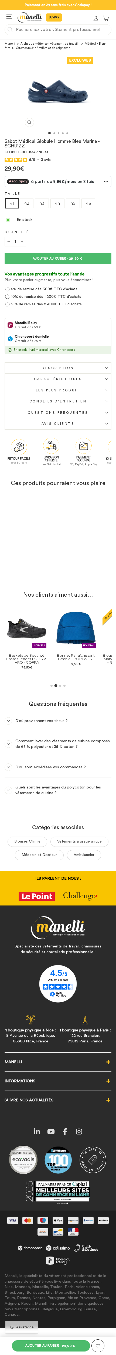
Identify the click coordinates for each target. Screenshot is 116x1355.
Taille (13, 193)
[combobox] (58, 29)
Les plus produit (58, 390)
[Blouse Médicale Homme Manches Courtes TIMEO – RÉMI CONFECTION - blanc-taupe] (103, 674)
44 (57, 203)
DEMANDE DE (54, 17)
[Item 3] (60, 686)
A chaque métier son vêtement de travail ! (50, 43)
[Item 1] (51, 686)
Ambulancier (84, 855)
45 (73, 203)
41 (12, 203)
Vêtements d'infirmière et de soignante (43, 48)
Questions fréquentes (58, 412)
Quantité (17, 232)
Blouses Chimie (27, 841)
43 (42, 203)
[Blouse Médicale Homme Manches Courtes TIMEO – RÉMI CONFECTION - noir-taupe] (110, 674)
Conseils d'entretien (58, 401)
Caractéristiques (58, 379)
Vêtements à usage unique (79, 841)
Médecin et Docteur (39, 855)
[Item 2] (55, 685)
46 (88, 203)
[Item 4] (64, 686)
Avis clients (58, 423)
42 (26, 203)
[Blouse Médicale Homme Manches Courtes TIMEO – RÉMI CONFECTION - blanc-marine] (97, 674)
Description (58, 368)
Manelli (10, 43)
